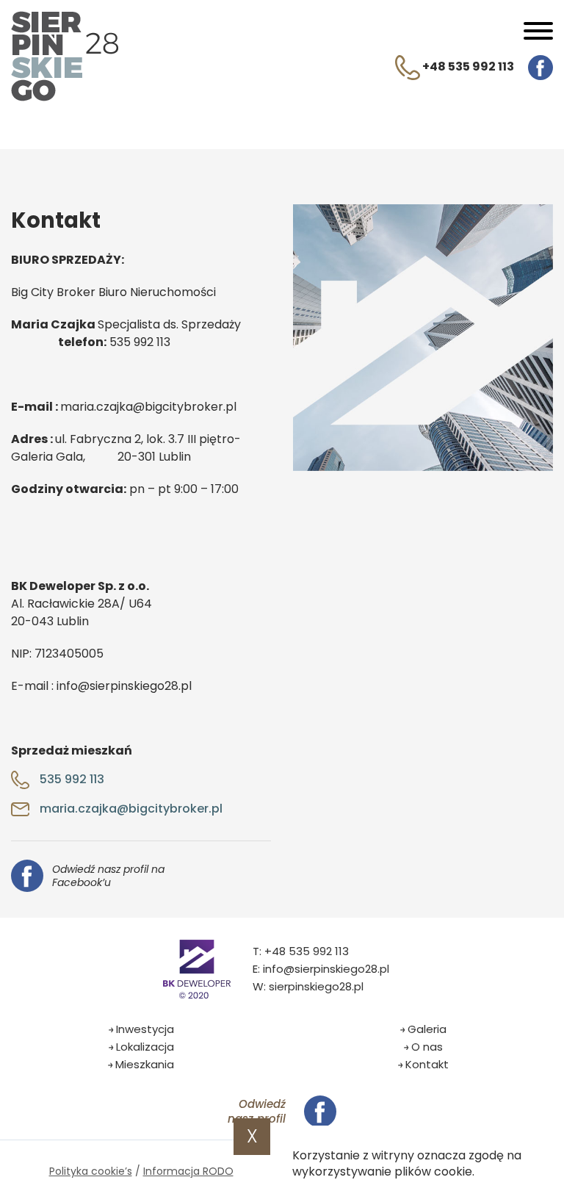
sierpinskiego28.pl (316, 986)
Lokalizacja (145, 1046)
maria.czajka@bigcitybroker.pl (130, 808)
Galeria (427, 1029)
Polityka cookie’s (90, 1171)
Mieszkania (144, 1064)
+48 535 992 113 (467, 66)
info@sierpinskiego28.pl (326, 968)
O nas (427, 1046)
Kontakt (427, 1064)
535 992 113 (70, 779)
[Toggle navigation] (538, 33)
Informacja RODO (188, 1171)
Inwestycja (145, 1029)
